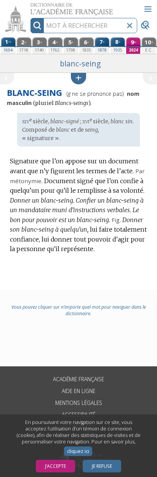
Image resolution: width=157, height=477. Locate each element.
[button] (78, 78)
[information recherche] (37, 25)
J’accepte (55, 466)
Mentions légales (78, 402)
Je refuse (102, 466)
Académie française (78, 379)
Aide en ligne (78, 391)
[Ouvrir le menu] (148, 9)
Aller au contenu (29, 7)
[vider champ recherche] (129, 25)
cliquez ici (78, 451)
